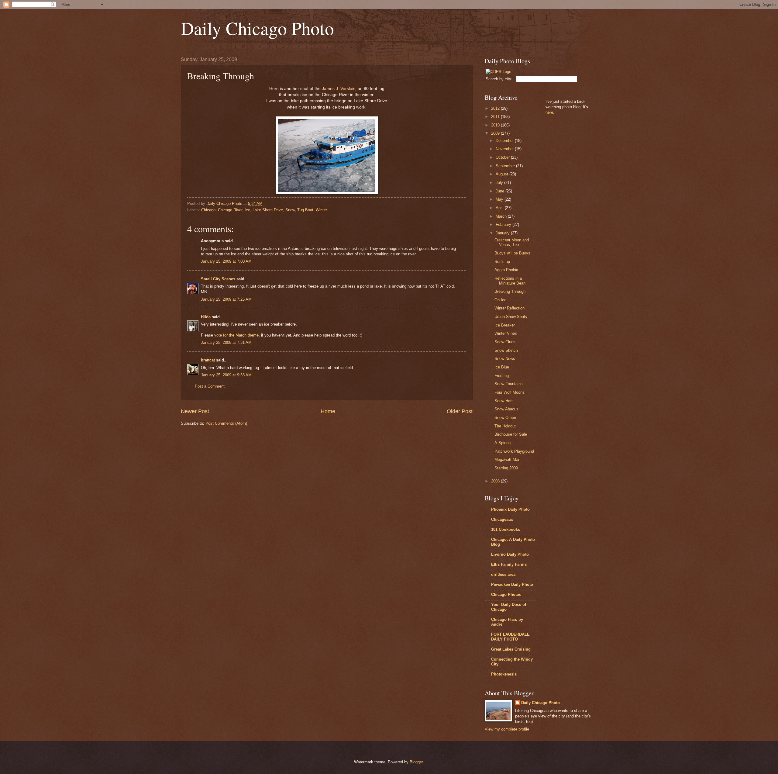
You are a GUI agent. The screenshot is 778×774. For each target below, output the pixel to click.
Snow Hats (504, 401)
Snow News (504, 358)
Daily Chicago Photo (257, 28)
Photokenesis (504, 674)
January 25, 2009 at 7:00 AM (226, 261)
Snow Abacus (506, 409)
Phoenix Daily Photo (510, 509)
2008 (496, 481)
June (500, 191)
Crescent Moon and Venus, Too (511, 242)
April (500, 208)
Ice (247, 210)
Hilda (206, 317)
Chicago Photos (506, 594)
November (505, 149)
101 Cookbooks (505, 529)
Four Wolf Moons (509, 392)
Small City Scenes (218, 279)
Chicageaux (502, 519)
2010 (496, 125)
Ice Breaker (504, 325)
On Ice (500, 300)
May (500, 199)
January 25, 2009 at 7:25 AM (226, 299)
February (504, 224)
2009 (496, 133)
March (502, 216)
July (500, 182)
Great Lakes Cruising (511, 649)
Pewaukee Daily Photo (512, 584)
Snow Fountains (508, 384)
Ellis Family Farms (509, 564)
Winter (321, 210)
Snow (290, 210)
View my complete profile (507, 729)
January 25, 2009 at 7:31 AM (226, 342)
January (503, 233)
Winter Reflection (509, 308)
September (506, 166)
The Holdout (505, 426)
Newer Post (195, 411)
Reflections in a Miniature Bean (509, 280)
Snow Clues (504, 342)
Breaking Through (509, 291)
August (502, 174)
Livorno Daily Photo (510, 554)
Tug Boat (305, 210)
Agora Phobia (506, 270)
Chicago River (230, 210)
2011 (496, 116)
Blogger (416, 762)
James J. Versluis (338, 88)
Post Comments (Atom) (226, 423)
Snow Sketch (506, 350)
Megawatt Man (507, 459)
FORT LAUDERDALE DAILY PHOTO (510, 636)
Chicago (208, 210)
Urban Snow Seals (510, 316)
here (549, 112)
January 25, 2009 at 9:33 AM (226, 375)
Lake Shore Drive (268, 210)
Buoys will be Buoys (512, 253)
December (505, 140)
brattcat (208, 360)
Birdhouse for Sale (510, 434)
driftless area (503, 574)
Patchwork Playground (514, 451)
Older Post (460, 411)
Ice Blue (501, 367)
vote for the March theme (236, 335)
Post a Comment (210, 386)
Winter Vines (505, 333)
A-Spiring (502, 443)
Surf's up (502, 261)
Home (328, 411)
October (503, 157)
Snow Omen (505, 417)
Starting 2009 (506, 468)
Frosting (501, 375)
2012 (496, 108)
